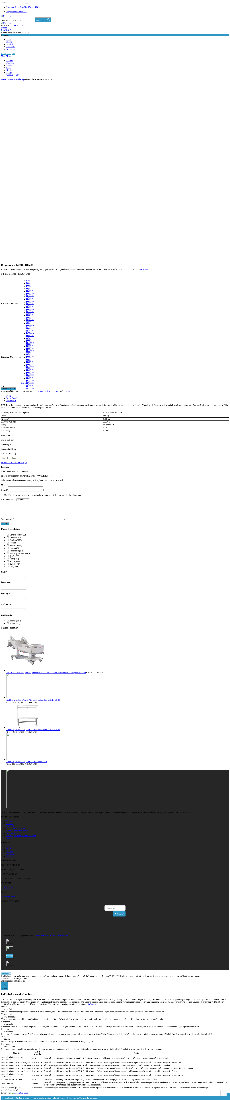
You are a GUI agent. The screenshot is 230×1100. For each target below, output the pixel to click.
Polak (68, 391)
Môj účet (10, 826)
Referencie (10, 65)
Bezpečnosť (11, 398)
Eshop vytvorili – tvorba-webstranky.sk (51, 936)
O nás (8, 68)
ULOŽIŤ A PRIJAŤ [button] (9, 1090)
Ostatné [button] (4, 1036)
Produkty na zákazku (20, 553)
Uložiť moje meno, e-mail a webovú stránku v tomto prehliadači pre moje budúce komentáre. (43, 495)
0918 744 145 (19, 25)
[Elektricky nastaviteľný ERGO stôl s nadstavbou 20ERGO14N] (26, 697)
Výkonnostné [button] (6, 1014)
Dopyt (9, 72)
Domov (9, 60)
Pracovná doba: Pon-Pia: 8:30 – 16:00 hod (24, 7)
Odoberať (119, 914)
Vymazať (25, 383)
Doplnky (16, 540)
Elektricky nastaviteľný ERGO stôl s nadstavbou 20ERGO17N (33, 729)
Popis (8, 396)
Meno (4, 485)
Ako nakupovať (13, 833)
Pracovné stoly (18, 79)
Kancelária (10, 47)
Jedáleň (9, 44)
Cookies (9, 838)
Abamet (15, 621)
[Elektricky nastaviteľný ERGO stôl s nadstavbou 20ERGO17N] (26, 727)
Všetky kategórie (8, 53)
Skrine (15, 561)
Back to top (6, 974)
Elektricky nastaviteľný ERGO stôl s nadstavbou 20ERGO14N (33, 700)
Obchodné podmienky (15, 828)
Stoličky (15, 564)
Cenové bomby (12, 75)
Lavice (14, 548)
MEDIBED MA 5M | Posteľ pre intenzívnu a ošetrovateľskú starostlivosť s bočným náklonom (46, 672)
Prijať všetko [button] (22, 978)
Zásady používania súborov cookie (21, 835)
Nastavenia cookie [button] (9, 978)
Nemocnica (11, 49)
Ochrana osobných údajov (17, 831)
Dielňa (9, 42)
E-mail (4, 490)
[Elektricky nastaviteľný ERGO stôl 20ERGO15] (26, 759)
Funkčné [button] (4, 1007)
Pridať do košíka (8, 389)
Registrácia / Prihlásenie (16, 12)
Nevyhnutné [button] (6, 1044)
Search (4, 28)
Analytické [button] (5, 1021)
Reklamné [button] (5, 1029)
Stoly (9, 79)
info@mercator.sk (8, 897)
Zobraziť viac (142, 269)
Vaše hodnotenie (9, 499)
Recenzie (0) (11, 400)
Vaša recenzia (7, 519)
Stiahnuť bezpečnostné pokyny (14, 462)
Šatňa (8, 39)
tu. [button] (24, 981)
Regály (14, 556)
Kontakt (9, 70)
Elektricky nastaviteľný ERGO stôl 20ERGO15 (26, 761)
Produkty (10, 63)
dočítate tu (92, 1004)
